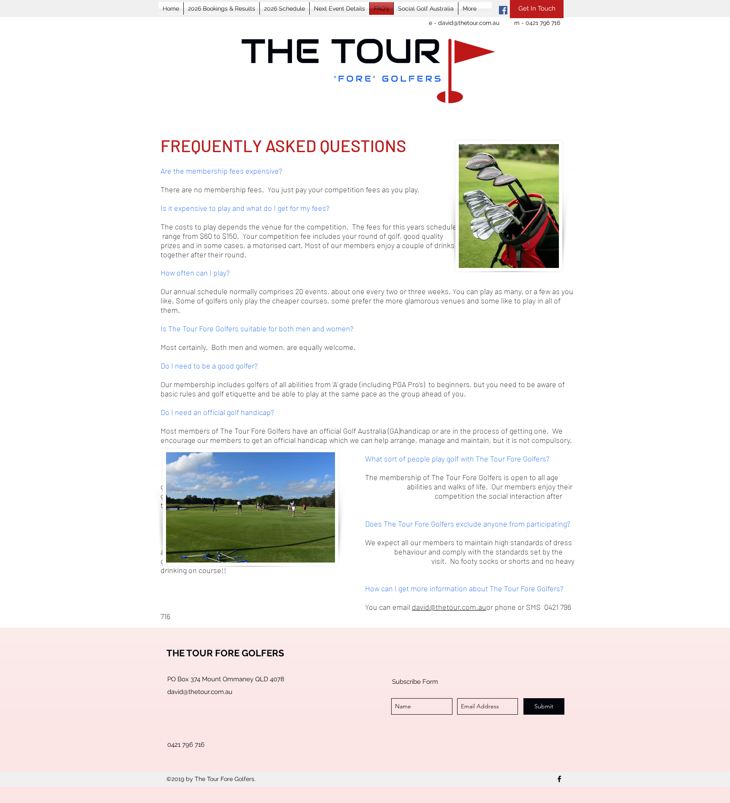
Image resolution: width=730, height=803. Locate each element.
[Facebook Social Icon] (503, 10)
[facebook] (559, 779)
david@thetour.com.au (468, 22)
